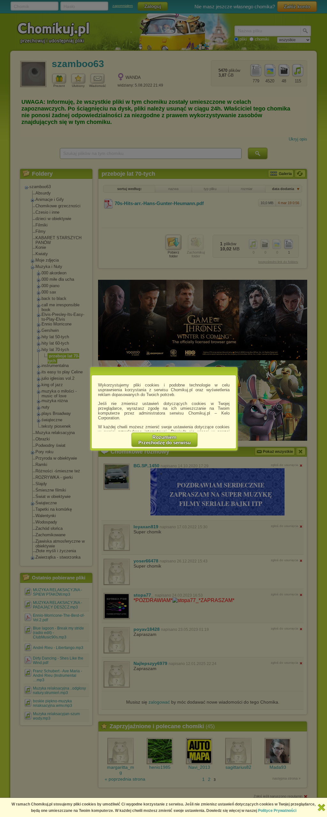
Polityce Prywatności (277, 810)
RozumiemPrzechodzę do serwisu (164, 439)
